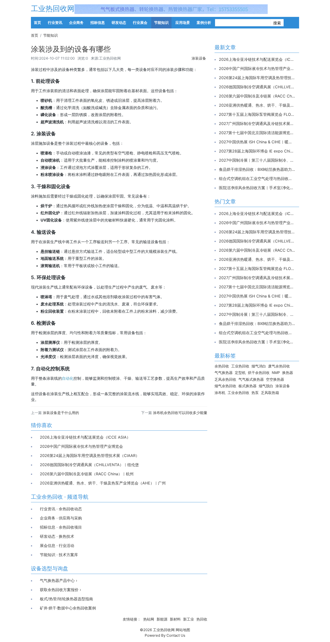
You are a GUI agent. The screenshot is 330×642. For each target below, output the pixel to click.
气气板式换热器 (251, 379)
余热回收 (222, 366)
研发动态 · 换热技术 (57, 536)
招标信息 (97, 22)
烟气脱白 (266, 386)
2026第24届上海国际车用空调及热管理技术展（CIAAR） (89, 455)
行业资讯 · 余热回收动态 (61, 509)
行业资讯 (55, 22)
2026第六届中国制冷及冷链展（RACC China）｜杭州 (87, 474)
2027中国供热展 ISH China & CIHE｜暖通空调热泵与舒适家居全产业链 (257, 142)
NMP (276, 372)
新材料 (175, 619)
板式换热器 (247, 386)
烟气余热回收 (225, 386)
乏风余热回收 (225, 379)
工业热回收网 (52, 8)
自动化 (67, 378)
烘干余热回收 (259, 372)
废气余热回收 (279, 366)
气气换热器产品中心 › (58, 580)
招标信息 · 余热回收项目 (61, 527)
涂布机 (220, 392)
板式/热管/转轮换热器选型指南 (66, 599)
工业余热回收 (238, 392)
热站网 (148, 619)
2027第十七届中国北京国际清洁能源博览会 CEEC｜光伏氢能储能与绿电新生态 (257, 133)
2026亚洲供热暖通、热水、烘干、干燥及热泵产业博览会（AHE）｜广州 (103, 483)
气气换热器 (224, 372)
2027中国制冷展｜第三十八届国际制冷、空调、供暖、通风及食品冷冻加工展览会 (257, 160)
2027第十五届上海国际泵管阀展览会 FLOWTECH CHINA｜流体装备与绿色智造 (257, 114)
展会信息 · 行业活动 (57, 545)
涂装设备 (199, 58)
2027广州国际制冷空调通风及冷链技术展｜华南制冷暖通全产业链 (257, 123)
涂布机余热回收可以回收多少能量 (180, 412)
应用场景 (182, 22)
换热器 (287, 372)
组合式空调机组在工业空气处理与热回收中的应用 (257, 178)
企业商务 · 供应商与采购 (61, 518)
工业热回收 (240, 366)
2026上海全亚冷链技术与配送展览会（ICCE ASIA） (85, 437)
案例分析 (204, 22)
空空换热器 (275, 379)
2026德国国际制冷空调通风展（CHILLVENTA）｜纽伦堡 (89, 465)
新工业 (188, 619)
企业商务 (76, 22)
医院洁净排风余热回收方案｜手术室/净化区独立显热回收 (257, 188)
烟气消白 (258, 366)
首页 (37, 22)
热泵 (255, 392)
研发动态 (119, 22)
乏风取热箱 (270, 392)
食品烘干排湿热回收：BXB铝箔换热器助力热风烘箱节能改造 (257, 169)
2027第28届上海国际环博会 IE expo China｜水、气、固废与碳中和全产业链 (257, 151)
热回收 (201, 619)
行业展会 (140, 22)
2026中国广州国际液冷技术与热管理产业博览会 (81, 446)
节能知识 (161, 22)
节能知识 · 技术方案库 (59, 555)
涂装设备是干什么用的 (61, 412)
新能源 (162, 619)
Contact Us (175, 635)
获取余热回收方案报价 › (60, 590)
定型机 (240, 372)
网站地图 (183, 630)
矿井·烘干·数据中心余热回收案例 (68, 608)
